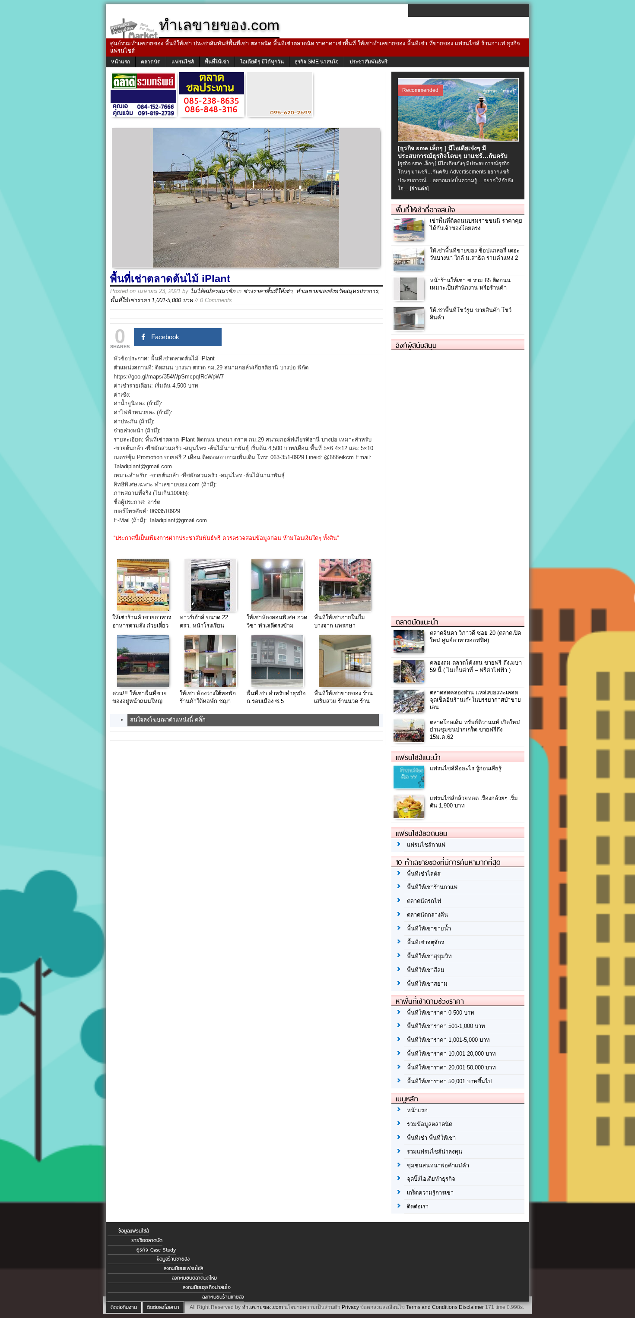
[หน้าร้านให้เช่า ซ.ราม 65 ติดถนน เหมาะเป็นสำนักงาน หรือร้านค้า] (409, 298)
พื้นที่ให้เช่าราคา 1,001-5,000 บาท (151, 300)
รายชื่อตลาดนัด (146, 1240)
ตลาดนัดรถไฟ (424, 901)
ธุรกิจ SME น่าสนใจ (317, 62)
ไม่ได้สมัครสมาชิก (212, 291)
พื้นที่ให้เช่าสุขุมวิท (429, 956)
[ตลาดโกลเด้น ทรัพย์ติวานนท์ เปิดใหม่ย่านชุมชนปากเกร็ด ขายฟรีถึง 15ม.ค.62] (409, 740)
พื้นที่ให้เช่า (217, 62)
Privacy (350, 1307)
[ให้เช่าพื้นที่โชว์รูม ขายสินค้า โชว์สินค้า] (409, 328)
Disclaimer (471, 1307)
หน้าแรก (120, 62)
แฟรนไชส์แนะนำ (418, 757)
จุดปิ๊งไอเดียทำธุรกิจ (431, 1179)
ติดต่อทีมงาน (124, 1307)
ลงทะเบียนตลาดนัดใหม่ (194, 1278)
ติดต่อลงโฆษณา (163, 1307)
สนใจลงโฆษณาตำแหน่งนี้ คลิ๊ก (168, 719)
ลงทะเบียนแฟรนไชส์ (183, 1268)
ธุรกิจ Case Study (156, 1249)
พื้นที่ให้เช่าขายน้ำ (429, 928)
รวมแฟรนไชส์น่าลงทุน (434, 1151)
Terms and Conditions (431, 1307)
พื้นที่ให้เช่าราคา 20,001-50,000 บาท (451, 1067)
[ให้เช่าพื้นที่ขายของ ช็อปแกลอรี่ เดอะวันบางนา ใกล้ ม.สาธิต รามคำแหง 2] (409, 268)
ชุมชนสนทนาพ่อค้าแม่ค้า (438, 1165)
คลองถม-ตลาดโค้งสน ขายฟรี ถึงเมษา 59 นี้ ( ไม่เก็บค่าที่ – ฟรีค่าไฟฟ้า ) (476, 666)
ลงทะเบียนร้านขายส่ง (223, 1297)
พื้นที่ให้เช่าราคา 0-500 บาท (440, 1012)
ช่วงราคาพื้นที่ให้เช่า (267, 291)
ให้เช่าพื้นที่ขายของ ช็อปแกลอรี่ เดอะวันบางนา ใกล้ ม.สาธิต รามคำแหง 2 (475, 254)
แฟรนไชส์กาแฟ (426, 845)
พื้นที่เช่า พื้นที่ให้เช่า (431, 1138)
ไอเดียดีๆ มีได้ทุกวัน (262, 62)
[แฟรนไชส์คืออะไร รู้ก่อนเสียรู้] (409, 786)
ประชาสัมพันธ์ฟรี (368, 62)
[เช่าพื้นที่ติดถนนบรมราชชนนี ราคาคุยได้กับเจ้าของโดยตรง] (409, 238)
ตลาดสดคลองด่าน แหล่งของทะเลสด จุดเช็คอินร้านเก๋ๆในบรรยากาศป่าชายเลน (475, 699)
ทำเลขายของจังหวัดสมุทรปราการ (337, 291)
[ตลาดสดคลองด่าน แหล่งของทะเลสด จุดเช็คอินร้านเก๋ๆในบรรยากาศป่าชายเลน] (409, 710)
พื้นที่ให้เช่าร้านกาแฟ (432, 887)
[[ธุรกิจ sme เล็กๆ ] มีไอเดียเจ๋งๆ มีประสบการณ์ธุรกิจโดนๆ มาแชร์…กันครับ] (459, 139)
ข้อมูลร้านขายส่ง (173, 1259)
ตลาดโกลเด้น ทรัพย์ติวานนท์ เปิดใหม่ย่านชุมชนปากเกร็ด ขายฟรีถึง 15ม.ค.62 (475, 729)
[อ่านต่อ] (419, 189)
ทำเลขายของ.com (262, 1307)
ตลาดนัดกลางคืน (427, 914)
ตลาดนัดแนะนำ (417, 622)
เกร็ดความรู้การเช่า (430, 1192)
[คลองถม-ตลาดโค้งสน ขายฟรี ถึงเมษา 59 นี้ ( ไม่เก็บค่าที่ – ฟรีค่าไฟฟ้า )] (409, 680)
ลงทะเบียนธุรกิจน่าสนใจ (207, 1287)
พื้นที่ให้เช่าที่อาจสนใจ (425, 210)
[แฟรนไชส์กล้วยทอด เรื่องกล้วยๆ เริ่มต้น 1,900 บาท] (409, 816)
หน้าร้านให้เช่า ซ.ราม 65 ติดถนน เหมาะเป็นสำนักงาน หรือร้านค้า (470, 284)
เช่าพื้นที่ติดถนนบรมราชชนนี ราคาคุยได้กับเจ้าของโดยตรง (476, 224)
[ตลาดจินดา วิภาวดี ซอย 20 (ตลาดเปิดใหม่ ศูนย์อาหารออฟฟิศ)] (409, 650)
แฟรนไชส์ (182, 62)
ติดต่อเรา (418, 1206)
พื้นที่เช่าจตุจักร (425, 942)
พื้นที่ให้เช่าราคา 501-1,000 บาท (446, 1026)
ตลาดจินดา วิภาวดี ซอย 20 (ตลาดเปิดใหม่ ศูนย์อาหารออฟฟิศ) (475, 636)
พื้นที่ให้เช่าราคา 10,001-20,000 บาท (451, 1053)
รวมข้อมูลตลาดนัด (429, 1124)
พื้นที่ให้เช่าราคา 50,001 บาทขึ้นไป (449, 1081)
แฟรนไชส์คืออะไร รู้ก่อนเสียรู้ (466, 768)
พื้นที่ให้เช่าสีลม (425, 970)
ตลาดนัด (151, 62)
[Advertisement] (456, 479)
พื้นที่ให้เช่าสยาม (427, 984)
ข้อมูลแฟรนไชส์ (133, 1231)
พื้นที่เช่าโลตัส (424, 873)
